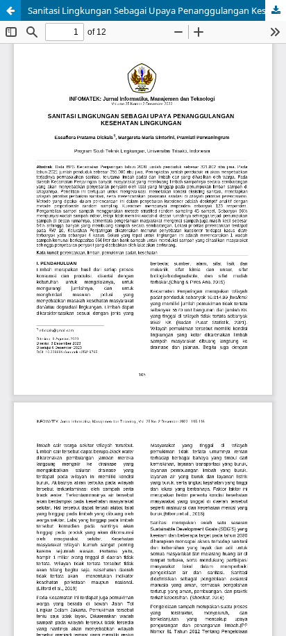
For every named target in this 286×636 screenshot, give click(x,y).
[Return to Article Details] (10, 10)
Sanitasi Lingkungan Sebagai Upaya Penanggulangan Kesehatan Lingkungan (157, 10)
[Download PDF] (275, 10)
